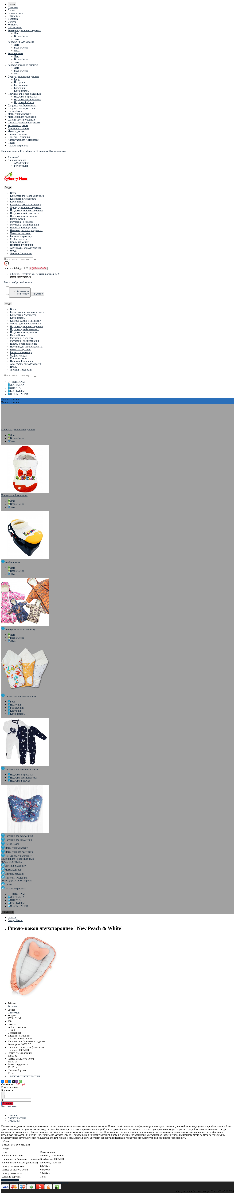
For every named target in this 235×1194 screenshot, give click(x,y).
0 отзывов (12, 1006)
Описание (13, 1115)
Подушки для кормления (21, 108)
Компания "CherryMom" (14, 1183)
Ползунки (19, 82)
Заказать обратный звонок (18, 282)
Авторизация (21, 162)
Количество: (8, 1090)
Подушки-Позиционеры (27, 99)
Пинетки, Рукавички (19, 137)
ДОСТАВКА (17, 384)
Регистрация (21, 165)
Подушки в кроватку (25, 96)
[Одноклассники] (6, 1081)
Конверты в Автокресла (21, 41)
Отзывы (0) (14, 1120)
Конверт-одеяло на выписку (23, 65)
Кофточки (19, 88)
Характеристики (17, 1118)
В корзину (7, 1103)
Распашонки (21, 85)
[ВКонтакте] (2, 1081)
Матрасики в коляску (19, 114)
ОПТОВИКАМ (16, 381)
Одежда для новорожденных (23, 76)
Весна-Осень (21, 36)
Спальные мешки (17, 134)
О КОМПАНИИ (19, 394)
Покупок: (37, 294)
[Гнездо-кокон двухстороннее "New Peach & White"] (33, 997)
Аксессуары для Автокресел (23, 139)
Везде (13, 193)
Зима (17, 39)
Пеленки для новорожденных (24, 122)
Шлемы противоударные (21, 119)
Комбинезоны (15, 53)
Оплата (12, 21)
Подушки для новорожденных (24, 93)
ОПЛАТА (15, 388)
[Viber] (16, 1081)
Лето (16, 33)
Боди (17, 79)
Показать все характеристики (24, 1076)
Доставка (13, 18)
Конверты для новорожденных (24, 30)
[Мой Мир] (9, 1081)
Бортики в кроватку (18, 128)
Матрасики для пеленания (22, 116)
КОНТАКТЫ (17, 391)
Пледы (11, 142)
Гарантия (53, 1183)
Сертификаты (15, 13)
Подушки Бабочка (24, 102)
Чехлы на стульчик (18, 125)
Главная (12, 917)
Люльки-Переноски (18, 145)
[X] (13, 1081)
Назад (12, 4)
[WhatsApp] (20, 1081)
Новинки (13, 7)
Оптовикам (14, 16)
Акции (11, 10)
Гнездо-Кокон (15, 111)
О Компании (15, 27)
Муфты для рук (16, 131)
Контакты (13, 24)
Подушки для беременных (22, 105)
